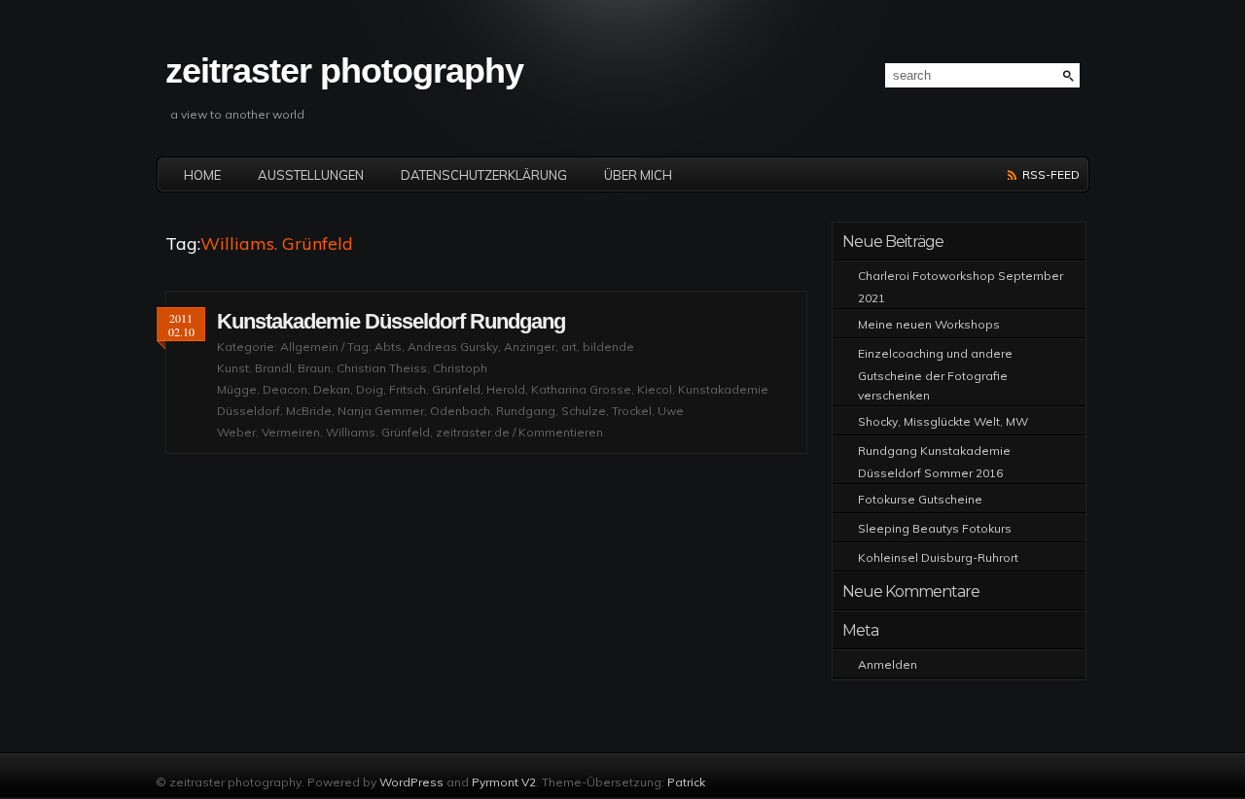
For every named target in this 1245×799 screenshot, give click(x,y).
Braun (314, 368)
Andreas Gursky (453, 346)
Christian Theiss (382, 368)
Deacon (285, 389)
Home (202, 175)
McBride (309, 410)
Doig (369, 389)
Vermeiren (291, 432)
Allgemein (309, 346)
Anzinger (529, 346)
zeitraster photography (344, 70)
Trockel (632, 410)
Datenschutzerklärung (484, 175)
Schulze (583, 410)
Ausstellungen (311, 175)
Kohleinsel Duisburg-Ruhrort (938, 557)
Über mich (638, 175)
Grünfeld (456, 389)
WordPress (411, 782)
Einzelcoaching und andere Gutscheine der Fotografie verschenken (935, 374)
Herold (505, 389)
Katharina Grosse (581, 389)
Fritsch (407, 389)
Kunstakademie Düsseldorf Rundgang (391, 321)
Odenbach (460, 410)
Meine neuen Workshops (929, 324)
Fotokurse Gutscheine (920, 499)
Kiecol (654, 389)
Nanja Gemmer (381, 410)
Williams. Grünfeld (378, 432)
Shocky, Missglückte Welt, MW (943, 421)
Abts (388, 346)
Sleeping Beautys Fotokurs (935, 528)
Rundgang (525, 410)
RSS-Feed (1051, 174)
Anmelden (887, 664)
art (569, 346)
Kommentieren (560, 432)
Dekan (331, 389)
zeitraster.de (473, 432)
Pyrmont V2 (504, 782)
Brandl (273, 368)
